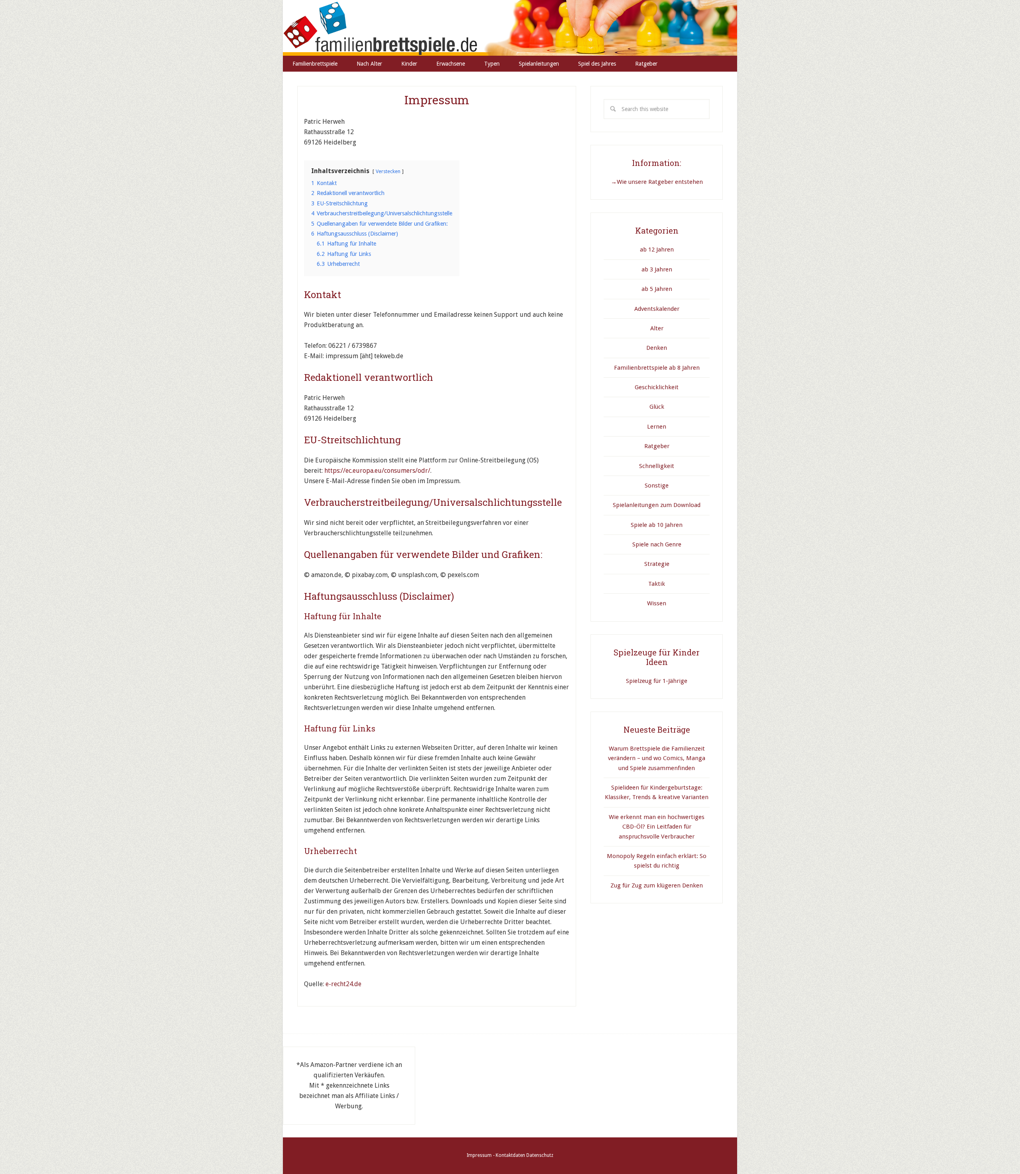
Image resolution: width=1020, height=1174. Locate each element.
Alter (656, 328)
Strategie (656, 563)
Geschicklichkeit (657, 387)
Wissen (656, 603)
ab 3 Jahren (656, 269)
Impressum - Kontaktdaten (496, 1155)
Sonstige (657, 485)
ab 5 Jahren (656, 289)
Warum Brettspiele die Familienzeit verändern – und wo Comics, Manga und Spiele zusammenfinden (656, 758)
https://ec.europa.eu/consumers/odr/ (377, 470)
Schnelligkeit (656, 466)
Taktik (656, 583)
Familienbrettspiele (510, 28)
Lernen (656, 426)
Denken (656, 347)
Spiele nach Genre (656, 544)
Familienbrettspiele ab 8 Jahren (657, 367)
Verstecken (388, 171)
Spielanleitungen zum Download (656, 505)
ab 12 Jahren (657, 249)
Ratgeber (656, 446)
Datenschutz (539, 1155)
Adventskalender (656, 308)
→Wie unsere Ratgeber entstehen (657, 181)
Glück (656, 406)
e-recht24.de (343, 984)
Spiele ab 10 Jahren (657, 524)
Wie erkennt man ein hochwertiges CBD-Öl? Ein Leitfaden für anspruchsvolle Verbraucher (656, 826)
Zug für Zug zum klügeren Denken (656, 885)
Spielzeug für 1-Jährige (656, 681)
